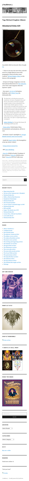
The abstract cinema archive (11, 234)
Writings (6, 264)
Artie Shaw (16, 164)
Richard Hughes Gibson (14, 76)
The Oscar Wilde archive (10, 253)
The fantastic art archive (10, 243)
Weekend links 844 (9, 195)
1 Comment (4, 171)
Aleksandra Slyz (15, 163)
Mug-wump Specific (9, 191)
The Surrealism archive (10, 260)
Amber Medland (8, 122)
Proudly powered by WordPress (16, 478)
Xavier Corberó (22, 170)
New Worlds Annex (9, 232)
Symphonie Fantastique (10, 199)
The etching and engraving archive (13, 241)
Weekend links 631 (11, 26)
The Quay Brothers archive (11, 256)
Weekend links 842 (9, 206)
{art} (22, 160)
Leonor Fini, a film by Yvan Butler (13, 214)
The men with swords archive (12, 251)
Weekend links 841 (9, 212)
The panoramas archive (10, 255)
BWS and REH (7, 208)
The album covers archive (11, 236)
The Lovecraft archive (10, 249)
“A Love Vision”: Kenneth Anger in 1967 (14, 204)
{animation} (11, 160)
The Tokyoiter (22, 83)
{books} (24, 160)
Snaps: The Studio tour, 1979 (11, 210)
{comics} (4, 162)
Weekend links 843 (9, 200)
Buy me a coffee (6, 450)
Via (3, 67)
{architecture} (17, 160)
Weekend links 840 (9, 217)
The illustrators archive (10, 247)
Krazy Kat (8, 169)
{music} (3, 163)
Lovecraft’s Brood (8, 215)
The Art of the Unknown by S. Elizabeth (14, 193)
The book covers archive (10, 240)
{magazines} (23, 162)
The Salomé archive (9, 258)
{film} (14, 162)
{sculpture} (8, 163)
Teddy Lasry (9, 170)
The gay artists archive (10, 245)
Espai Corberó (12, 140)
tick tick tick (13, 91)
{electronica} (9, 162)
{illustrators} (17, 162)
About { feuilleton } (9, 228)
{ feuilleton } (7, 5)
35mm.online (6, 127)
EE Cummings (18, 166)
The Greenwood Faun (9, 202)
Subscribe (14, 416)
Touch (14, 93)
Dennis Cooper (10, 166)
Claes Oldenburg (9, 149)
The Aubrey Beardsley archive (12, 238)
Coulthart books (8, 230)
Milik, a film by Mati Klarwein (12, 197)
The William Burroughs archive (12, 262)
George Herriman (18, 167)
